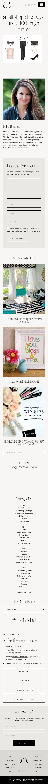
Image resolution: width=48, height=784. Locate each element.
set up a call (24, 672)
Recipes (24, 584)
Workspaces (24, 521)
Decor (24, 530)
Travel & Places (24, 587)
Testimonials (38, 768)
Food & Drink (24, 579)
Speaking (38, 756)
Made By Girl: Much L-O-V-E (24, 381)
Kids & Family (24, 543)
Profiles (24, 519)
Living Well (24, 581)
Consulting (10, 764)
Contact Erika (11, 650)
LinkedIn (26, 663)
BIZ (24, 505)
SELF (24, 549)
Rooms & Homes (24, 532)
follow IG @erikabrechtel (24, 699)
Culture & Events (24, 576)
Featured (38, 764)
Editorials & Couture (24, 557)
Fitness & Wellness (24, 562)
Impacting (37, 760)
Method (10, 760)
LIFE (24, 568)
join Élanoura (24, 681)
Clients (10, 771)
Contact (38, 771)
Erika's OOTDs (24, 559)
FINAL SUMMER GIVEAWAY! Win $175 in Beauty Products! (24, 443)
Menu (41, 4)
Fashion (24, 554)
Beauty (24, 551)
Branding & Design (24, 510)
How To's (24, 540)
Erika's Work (24, 516)
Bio (10, 756)
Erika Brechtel (6, 5)
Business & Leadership (24, 513)
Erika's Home (24, 535)
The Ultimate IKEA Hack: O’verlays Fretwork (24, 320)
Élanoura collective (20, 657)
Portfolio (10, 768)
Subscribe (24, 743)
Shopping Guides (24, 592)
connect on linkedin (24, 690)
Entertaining (24, 538)
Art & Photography (24, 570)
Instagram (37, 663)
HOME (24, 527)
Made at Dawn (24, 757)
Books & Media (24, 573)
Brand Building (24, 508)
